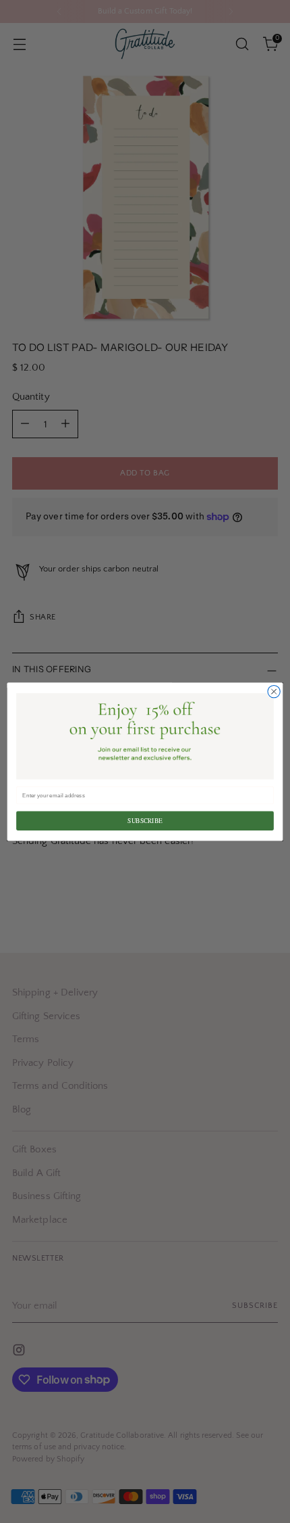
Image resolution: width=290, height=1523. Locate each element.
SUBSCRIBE (144, 820)
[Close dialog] (274, 691)
